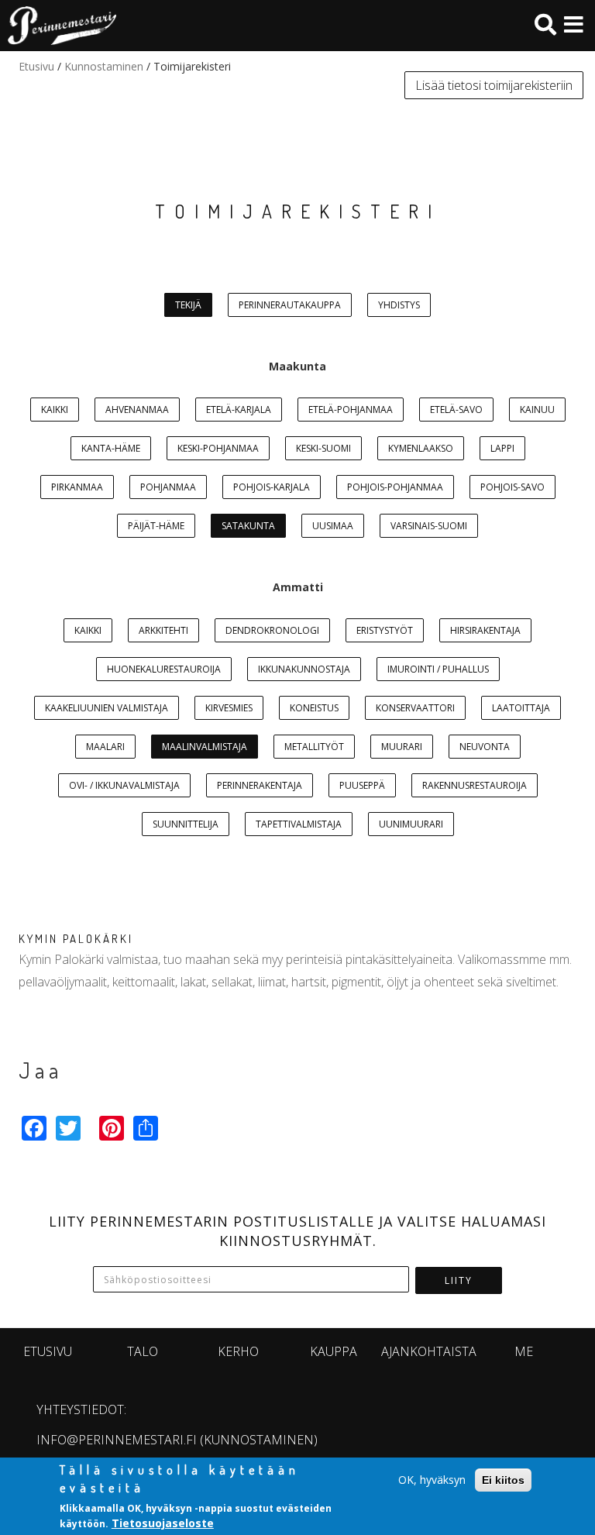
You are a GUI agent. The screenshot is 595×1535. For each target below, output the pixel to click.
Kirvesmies (229, 707)
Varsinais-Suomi (428, 525)
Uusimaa (332, 525)
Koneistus (314, 707)
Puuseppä (362, 785)
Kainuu (537, 409)
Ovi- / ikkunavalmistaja (124, 785)
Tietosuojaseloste (163, 1523)
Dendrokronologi (272, 630)
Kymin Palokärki (76, 938)
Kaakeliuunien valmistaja (106, 707)
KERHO (238, 1351)
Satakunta (248, 525)
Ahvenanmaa (137, 409)
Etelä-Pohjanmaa (350, 409)
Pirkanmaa (77, 487)
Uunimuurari (411, 824)
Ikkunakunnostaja (304, 669)
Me (523, 1351)
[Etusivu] (58, 25)
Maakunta (297, 366)
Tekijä (188, 304)
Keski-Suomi (323, 448)
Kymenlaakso (420, 448)
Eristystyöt (384, 630)
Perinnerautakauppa (290, 304)
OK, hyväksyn (432, 1479)
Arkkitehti (163, 630)
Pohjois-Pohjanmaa (395, 487)
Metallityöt (314, 746)
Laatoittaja (521, 707)
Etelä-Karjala (238, 409)
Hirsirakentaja (485, 630)
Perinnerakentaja (259, 785)
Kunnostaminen (103, 66)
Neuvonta (484, 746)
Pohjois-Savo (512, 487)
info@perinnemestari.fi (116, 1439)
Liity (459, 1280)
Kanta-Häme (110, 448)
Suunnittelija (185, 824)
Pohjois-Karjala (271, 487)
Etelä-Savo (456, 409)
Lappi (502, 448)
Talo (142, 1351)
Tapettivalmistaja (299, 824)
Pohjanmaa (168, 487)
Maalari (105, 746)
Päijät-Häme (156, 525)
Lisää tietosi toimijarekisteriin (494, 85)
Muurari (401, 746)
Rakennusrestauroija (474, 785)
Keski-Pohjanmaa (218, 448)
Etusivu (36, 66)
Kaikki (54, 409)
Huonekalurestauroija (164, 669)
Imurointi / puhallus (438, 669)
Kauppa (333, 1351)
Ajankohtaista (428, 1351)
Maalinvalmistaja (204, 746)
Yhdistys (399, 304)
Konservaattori (415, 707)
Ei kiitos (503, 1480)
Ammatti (298, 587)
